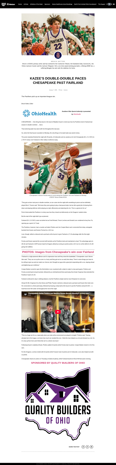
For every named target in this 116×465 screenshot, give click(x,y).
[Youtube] (114, 4)
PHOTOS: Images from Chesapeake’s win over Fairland (58, 252)
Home (20, 4)
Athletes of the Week (36, 4)
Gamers (66, 90)
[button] (83, 446)
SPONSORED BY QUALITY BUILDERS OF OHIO (58, 363)
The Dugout (101, 4)
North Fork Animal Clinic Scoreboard (85, 4)
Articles (26, 4)
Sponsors (47, 4)
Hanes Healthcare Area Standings (62, 4)
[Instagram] (111, 4)
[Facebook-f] (107, 4)
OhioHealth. (77, 114)
